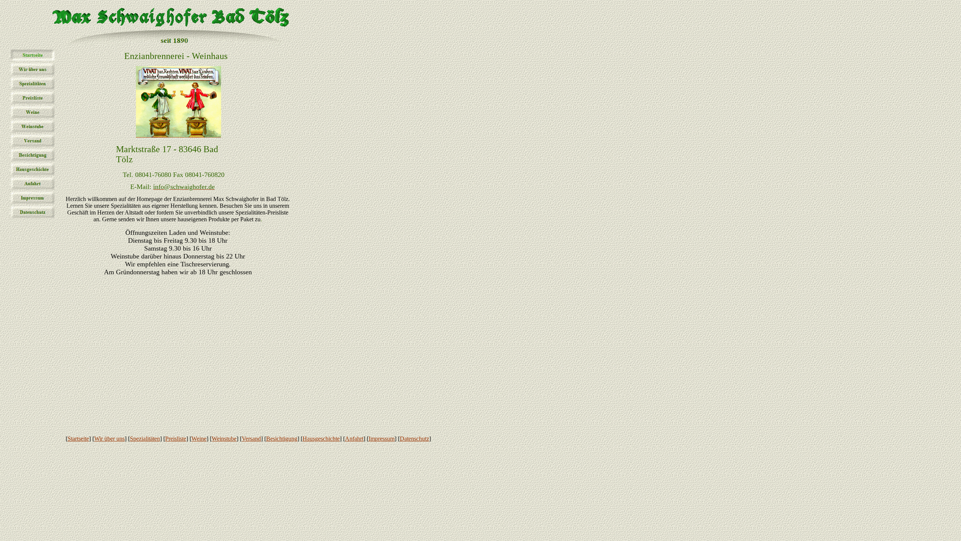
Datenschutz (414, 438)
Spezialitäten (145, 438)
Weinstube (224, 438)
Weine (198, 438)
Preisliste (175, 438)
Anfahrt (354, 438)
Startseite (78, 438)
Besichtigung (281, 438)
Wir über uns (109, 438)
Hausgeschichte (321, 438)
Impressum (382, 438)
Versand (251, 438)
